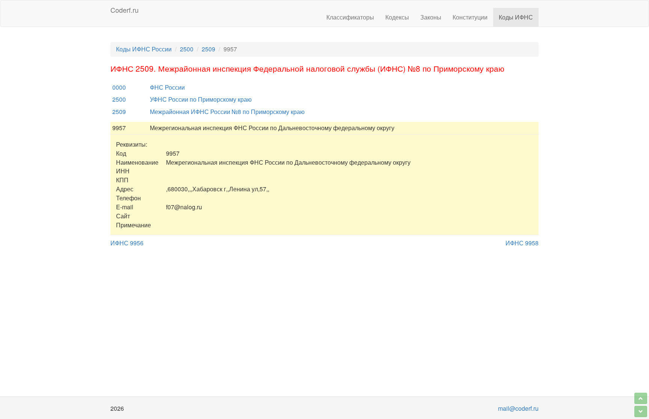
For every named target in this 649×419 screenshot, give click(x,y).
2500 (186, 49)
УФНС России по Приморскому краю (201, 99)
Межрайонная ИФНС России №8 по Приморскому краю (227, 111)
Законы (430, 17)
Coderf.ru (124, 10)
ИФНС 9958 (522, 243)
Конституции (470, 17)
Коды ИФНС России (144, 49)
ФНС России (167, 87)
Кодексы (397, 17)
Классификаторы (350, 17)
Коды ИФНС (516, 17)
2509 (208, 49)
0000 (119, 87)
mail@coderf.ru (518, 408)
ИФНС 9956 (126, 243)
